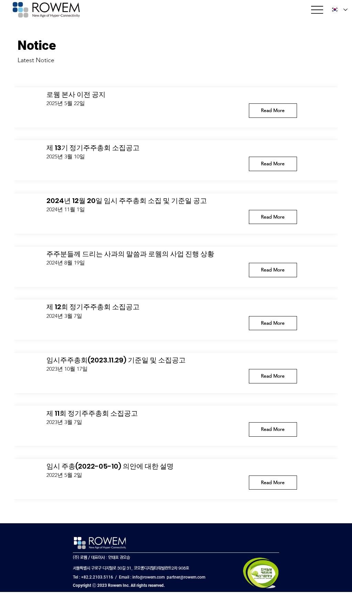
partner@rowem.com (186, 577)
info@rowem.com (148, 577)
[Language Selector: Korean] (339, 10)
